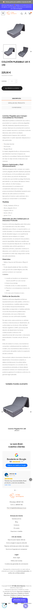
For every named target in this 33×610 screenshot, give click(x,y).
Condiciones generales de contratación (16, 564)
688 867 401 (19, 502)
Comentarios (16, 107)
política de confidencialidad (16, 573)
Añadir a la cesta (13, 88)
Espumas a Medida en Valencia (13, 595)
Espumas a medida (16, 531)
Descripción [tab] (16, 98)
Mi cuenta (16, 528)
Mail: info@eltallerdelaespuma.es (16, 508)
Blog (16, 522)
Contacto (16, 525)
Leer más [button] (8, 485)
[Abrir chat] (25, 606)
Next (31, 51)
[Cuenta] (25, 14)
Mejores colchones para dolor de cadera (16, 546)
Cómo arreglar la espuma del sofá (16, 543)
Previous (2, 51)
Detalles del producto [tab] (16, 103)
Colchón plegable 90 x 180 (17, 429)
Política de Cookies (16, 560)
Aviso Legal (16, 557)
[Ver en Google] (6, 474)
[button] (2, 479)
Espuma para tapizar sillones (16, 539)
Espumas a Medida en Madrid (20, 593)
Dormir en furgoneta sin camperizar (16, 549)
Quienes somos (16, 518)
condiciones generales (22, 571)
